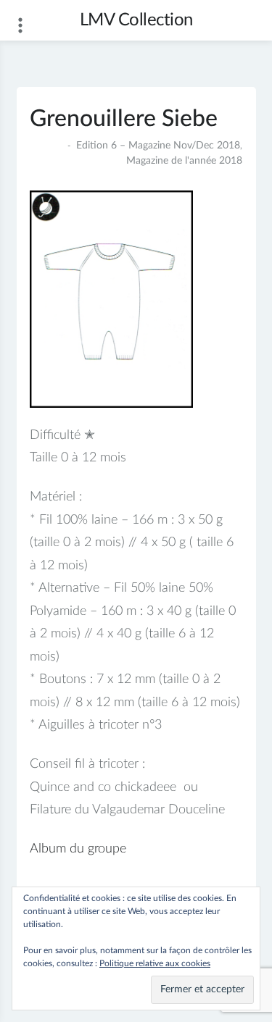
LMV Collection (136, 20)
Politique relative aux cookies (154, 963)
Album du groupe (78, 848)
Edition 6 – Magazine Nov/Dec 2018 (158, 146)
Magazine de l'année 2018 (184, 161)
